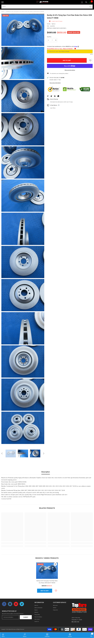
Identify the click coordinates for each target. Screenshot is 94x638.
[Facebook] (48, 96)
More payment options (70, 70)
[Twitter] (51, 96)
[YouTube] (16, 604)
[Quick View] (55, 564)
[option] (11, 453)
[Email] (55, 96)
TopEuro (53, 24)
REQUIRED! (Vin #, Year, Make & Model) (60, 49)
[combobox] (44, 7)
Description (45, 472)
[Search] (86, 2)
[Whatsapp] (58, 96)
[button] (2, 453)
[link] (12, 543)
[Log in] (82, 2)
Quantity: (49, 37)
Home (2, 11)
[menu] (2, 2)
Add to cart (67, 60)
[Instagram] (10, 604)
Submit (25, 617)
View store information (55, 83)
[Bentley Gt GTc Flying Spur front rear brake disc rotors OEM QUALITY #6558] (47, 570)
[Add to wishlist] (90, 60)
